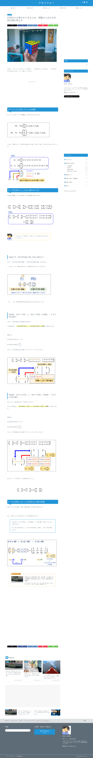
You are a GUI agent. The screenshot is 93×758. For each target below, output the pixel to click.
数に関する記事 (76, 163)
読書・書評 (76, 182)
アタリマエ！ (47, 3)
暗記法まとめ (47, 8)
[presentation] (10, 190)
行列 (13, 195)
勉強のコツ (76, 174)
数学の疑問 (30, 8)
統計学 (14, 8)
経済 (76, 185)
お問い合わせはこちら (44, 731)
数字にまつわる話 (77, 171)
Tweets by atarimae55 (70, 191)
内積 (23, 114)
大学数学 (9, 14)
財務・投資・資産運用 (76, 178)
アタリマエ (76, 159)
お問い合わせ (80, 8)
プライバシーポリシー (10, 756)
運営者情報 (63, 8)
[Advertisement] (32, 92)
